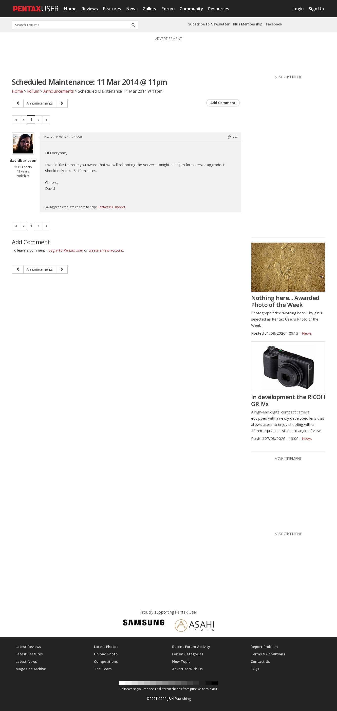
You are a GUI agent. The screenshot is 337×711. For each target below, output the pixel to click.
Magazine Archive (31, 669)
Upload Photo (106, 654)
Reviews (89, 8)
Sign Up (316, 8)
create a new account (106, 250)
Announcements (58, 91)
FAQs (255, 669)
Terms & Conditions (268, 654)
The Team (103, 669)
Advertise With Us (187, 669)
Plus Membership (247, 24)
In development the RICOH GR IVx (288, 400)
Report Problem (264, 646)
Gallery (149, 8)
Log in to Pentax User (65, 250)
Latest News (26, 661)
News (132, 8)
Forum (168, 8)
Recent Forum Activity (191, 646)
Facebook (274, 24)
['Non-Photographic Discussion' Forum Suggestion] (18, 103)
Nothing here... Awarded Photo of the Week (285, 301)
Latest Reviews (28, 646)
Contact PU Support (111, 207)
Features (112, 8)
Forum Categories (187, 654)
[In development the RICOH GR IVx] (288, 366)
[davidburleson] (23, 143)
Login (298, 8)
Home (70, 8)
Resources (218, 8)
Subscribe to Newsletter (209, 24)
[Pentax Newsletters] (62, 103)
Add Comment (223, 102)
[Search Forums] (133, 25)
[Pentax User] (36, 6)
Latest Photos (106, 646)
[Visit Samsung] (144, 623)
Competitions (106, 661)
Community (191, 8)
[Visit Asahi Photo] (194, 626)
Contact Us (260, 661)
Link (234, 137)
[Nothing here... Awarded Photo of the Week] (288, 267)
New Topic (181, 661)
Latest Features (29, 654)
